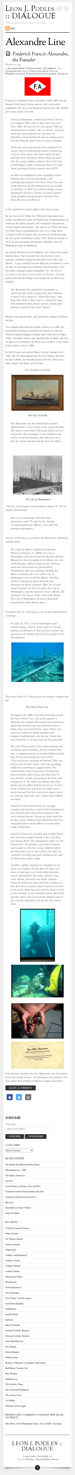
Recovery (9, 1202)
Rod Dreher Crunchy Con (16, 1368)
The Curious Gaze (13, 1395)
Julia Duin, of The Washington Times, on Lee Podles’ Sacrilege (33, 1423)
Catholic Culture (12, 1260)
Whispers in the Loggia (15, 1405)
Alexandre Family (16, 68)
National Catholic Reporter (17, 1335)
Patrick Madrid (12, 1352)
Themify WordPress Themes (47, 1459)
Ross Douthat (11, 1373)
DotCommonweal (13, 1287)
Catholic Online (12, 1271)
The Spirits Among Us (15, 1175)
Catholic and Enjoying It (16, 1255)
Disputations (11, 1281)
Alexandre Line (13, 71)
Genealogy (62, 74)
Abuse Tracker (11, 1233)
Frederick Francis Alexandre (41, 74)
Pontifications (11, 1357)
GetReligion (10, 1308)
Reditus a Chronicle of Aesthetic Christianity (25, 1362)
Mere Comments (12, 1325)
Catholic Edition (12, 1265)
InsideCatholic (11, 1314)
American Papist (12, 1244)
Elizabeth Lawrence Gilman (18, 1207)
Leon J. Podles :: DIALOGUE (36, 1456)
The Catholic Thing (14, 1384)
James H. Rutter (12, 1213)
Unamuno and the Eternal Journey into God (24, 1191)
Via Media (10, 1400)
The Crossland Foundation (17, 1389)
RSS (13, 28)
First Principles (12, 1292)
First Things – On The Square (18, 1298)
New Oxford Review (14, 1341)
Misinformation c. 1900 (15, 1170)
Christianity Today (13, 1276)
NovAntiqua (10, 1346)
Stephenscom (11, 1378)
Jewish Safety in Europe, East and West (23, 1186)
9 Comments (49, 68)
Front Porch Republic (14, 1303)
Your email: (10, 1124)
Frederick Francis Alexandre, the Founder (41, 57)
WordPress (30, 1459)
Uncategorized (34, 68)
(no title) (9, 1180)
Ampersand (10, 1249)
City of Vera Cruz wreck (35, 71)
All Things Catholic (14, 1238)
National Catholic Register (17, 1330)
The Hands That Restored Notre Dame (22, 1164)
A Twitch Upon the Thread (17, 1228)
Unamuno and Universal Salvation (20, 1196)
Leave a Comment (20, 1087)
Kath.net (9, 1319)
